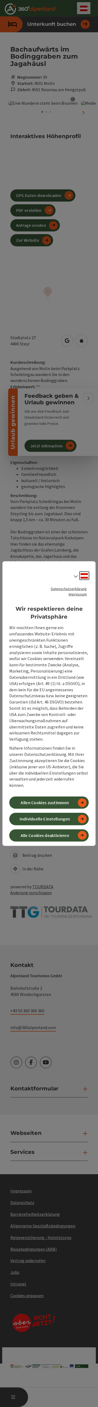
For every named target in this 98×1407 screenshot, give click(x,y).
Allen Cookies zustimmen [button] (45, 802)
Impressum (78, 594)
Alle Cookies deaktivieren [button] (45, 835)
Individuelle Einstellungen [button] (45, 819)
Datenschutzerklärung (69, 588)
